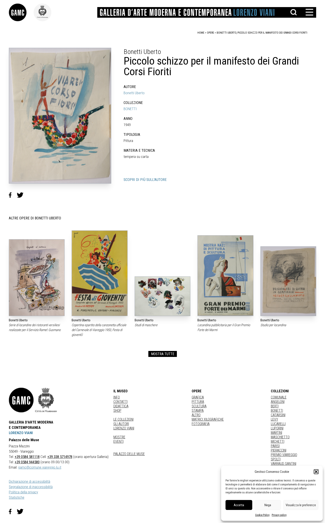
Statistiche (16, 497)
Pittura (198, 402)
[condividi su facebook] (13, 195)
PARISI (275, 446)
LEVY (274, 419)
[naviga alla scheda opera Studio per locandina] (288, 281)
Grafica (198, 397)
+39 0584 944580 (27, 462)
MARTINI (276, 433)
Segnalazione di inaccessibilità (31, 487)
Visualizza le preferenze (301, 505)
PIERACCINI (278, 450)
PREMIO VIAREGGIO (284, 455)
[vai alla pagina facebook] (13, 511)
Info (116, 397)
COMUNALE (279, 397)
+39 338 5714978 (59, 456)
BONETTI (130, 109)
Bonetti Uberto (134, 93)
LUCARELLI (278, 424)
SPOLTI (276, 459)
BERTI (275, 406)
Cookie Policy (262, 515)
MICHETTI (277, 441)
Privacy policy (279, 515)
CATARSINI (278, 415)
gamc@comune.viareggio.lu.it (39, 467)
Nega (267, 505)
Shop (117, 410)
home (200, 32)
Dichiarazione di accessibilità (29, 481)
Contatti (120, 402)
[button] (316, 471)
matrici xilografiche (208, 419)
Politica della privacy (23, 492)
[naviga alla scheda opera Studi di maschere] (162, 296)
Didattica (120, 406)
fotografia (201, 424)
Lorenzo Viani (123, 428)
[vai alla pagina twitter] (22, 511)
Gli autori (121, 424)
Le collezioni (123, 419)
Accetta (239, 505)
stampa (198, 410)
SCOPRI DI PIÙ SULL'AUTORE (145, 179)
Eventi (118, 441)
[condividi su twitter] (22, 195)
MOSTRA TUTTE (162, 354)
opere (210, 32)
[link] (21, 12)
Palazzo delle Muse (129, 454)
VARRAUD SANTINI (283, 464)
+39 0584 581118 (27, 456)
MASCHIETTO (280, 437)
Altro (196, 415)
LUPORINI (277, 428)
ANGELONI (278, 402)
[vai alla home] (21, 400)
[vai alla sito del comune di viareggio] (46, 400)
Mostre (119, 437)
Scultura (199, 406)
